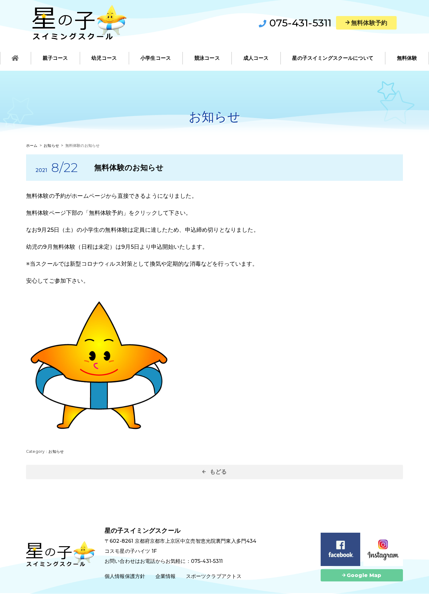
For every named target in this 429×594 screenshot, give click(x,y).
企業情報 (165, 576)
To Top (418, 585)
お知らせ (56, 451)
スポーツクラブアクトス (214, 576)
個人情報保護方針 (125, 576)
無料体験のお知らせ (129, 167)
